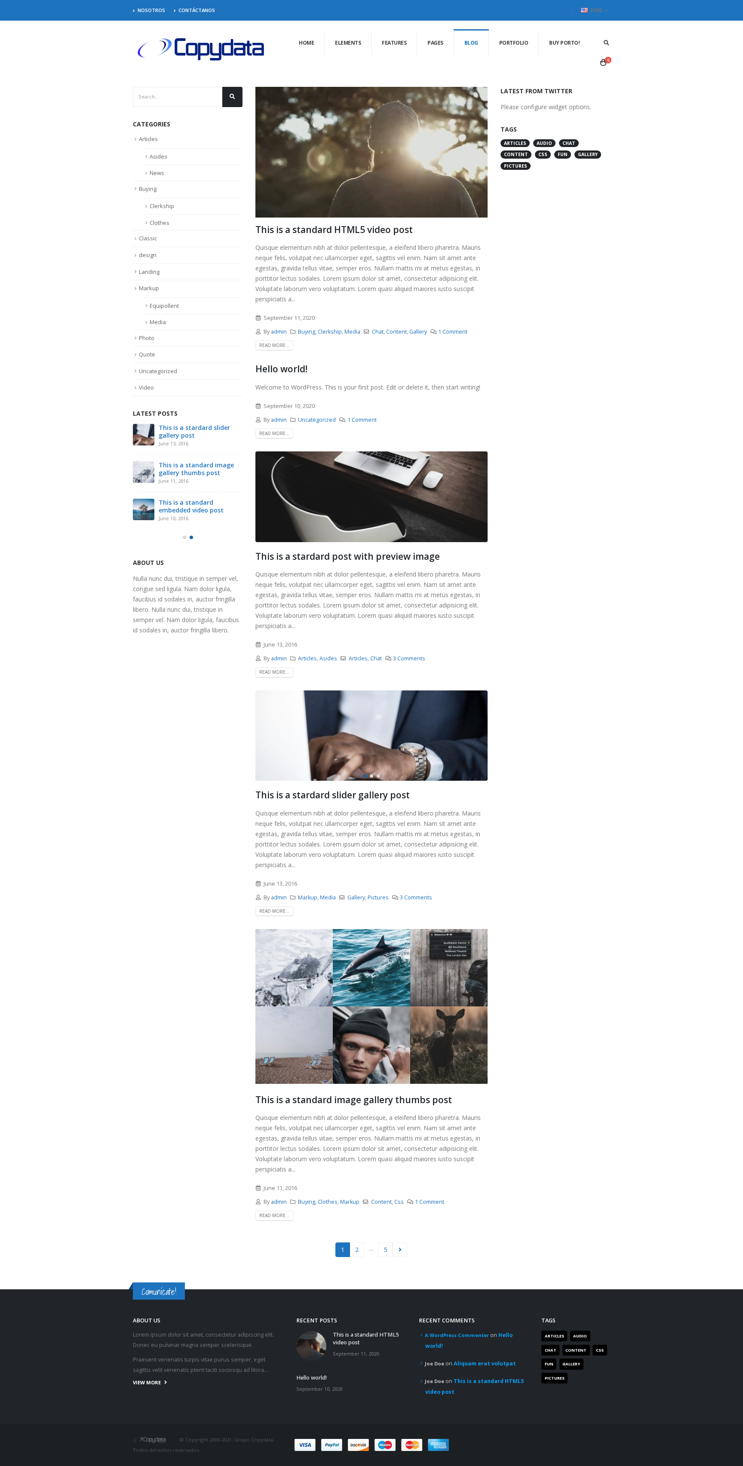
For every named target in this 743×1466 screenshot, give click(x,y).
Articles (307, 658)
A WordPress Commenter (457, 1335)
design (148, 255)
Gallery (418, 331)
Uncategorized (317, 419)
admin (279, 331)
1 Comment (452, 331)
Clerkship (330, 331)
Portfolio (513, 42)
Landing (149, 272)
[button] (364, 776)
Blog (471, 42)
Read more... (274, 345)
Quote (147, 354)
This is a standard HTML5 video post (334, 230)
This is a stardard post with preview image (347, 556)
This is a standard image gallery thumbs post (353, 1100)
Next (400, 1249)
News (157, 173)
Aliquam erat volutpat (485, 1363)
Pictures (378, 897)
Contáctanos (196, 10)
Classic (148, 238)
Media (352, 331)
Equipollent (164, 306)
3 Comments (409, 658)
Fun (563, 154)
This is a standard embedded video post (191, 506)
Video (146, 387)
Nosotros (151, 10)
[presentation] (264, 735)
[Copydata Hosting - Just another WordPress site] (201, 49)
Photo (146, 338)
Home (306, 42)
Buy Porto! (564, 42)
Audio (544, 143)
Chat (378, 331)
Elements (348, 42)
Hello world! (281, 369)
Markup (307, 897)
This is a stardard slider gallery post (332, 795)
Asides (328, 658)
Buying (306, 331)
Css (399, 1201)
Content (396, 331)
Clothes (328, 1201)
